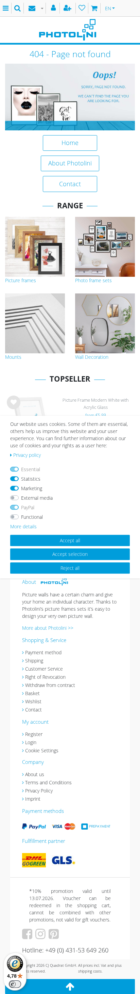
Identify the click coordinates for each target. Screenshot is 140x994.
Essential (30, 469)
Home (70, 143)
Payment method (43, 652)
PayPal (27, 507)
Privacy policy (27, 455)
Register (33, 734)
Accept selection (70, 554)
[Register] (68, 8)
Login (30, 742)
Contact (70, 184)
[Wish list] (82, 8)
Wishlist (33, 701)
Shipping (34, 660)
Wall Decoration (91, 357)
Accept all (70, 540)
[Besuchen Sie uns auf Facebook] (28, 936)
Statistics (30, 479)
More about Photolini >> (47, 628)
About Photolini (70, 163)
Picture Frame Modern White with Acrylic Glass (96, 403)
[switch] (15, 984)
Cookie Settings (41, 750)
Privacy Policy (39, 790)
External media (37, 498)
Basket (32, 693)
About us (34, 774)
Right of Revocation (45, 677)
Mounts (13, 357)
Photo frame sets (93, 280)
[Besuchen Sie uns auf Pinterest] (54, 936)
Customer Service (44, 669)
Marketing (31, 488)
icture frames (22, 280)
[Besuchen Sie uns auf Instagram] (41, 936)
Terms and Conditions (48, 782)
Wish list (13, 407)
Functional (32, 517)
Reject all (70, 568)
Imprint (32, 799)
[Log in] (54, 8)
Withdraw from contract (50, 685)
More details (23, 526)
